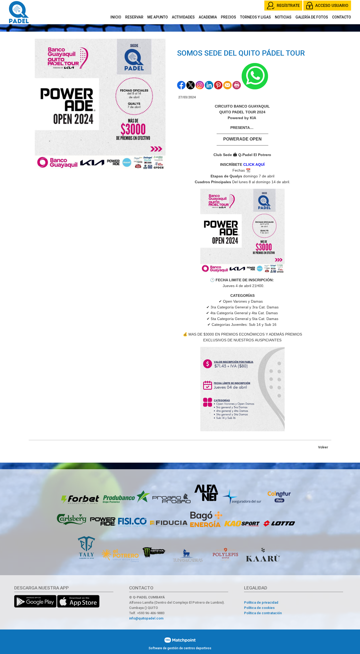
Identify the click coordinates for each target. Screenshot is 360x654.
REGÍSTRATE (288, 5)
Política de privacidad (261, 602)
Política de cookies (259, 608)
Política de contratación (263, 613)
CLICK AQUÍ (254, 164)
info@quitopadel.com (146, 618)
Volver (323, 447)
